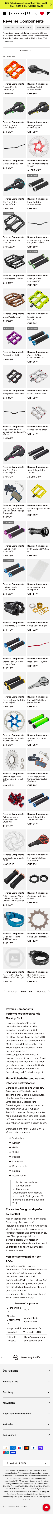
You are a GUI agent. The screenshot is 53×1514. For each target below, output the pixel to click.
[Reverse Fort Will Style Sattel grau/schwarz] (38, 683)
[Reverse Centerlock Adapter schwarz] (38, 879)
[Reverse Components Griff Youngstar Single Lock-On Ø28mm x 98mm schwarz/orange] (14, 879)
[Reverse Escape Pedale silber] (38, 412)
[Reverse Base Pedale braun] (14, 299)
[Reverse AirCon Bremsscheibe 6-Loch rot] (38, 146)
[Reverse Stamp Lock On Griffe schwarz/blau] (14, 644)
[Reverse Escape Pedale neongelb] (38, 299)
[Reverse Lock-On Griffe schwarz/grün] (38, 261)
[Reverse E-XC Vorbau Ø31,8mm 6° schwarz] (38, 532)
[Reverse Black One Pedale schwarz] (14, 223)
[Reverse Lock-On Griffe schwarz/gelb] (14, 683)
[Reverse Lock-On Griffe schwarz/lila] (14, 532)
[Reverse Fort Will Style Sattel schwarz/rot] (38, 840)
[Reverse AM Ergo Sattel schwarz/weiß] (38, 70)
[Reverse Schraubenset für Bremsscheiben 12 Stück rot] (14, 800)
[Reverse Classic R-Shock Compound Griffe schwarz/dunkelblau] (38, 338)
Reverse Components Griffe (18, 27)
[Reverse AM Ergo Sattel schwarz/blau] (14, 185)
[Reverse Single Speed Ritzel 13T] (38, 919)
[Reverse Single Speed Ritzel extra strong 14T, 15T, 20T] (14, 759)
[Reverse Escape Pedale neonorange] (14, 70)
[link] (11, 991)
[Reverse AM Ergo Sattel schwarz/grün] (14, 108)
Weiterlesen (8, 42)
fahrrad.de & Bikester (17, 1507)
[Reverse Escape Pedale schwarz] (14, 376)
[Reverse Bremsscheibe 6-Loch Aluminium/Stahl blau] (14, 721)
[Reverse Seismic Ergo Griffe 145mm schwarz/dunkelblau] (38, 800)
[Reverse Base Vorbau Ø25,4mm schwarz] (14, 608)
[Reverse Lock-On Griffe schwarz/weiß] (38, 185)
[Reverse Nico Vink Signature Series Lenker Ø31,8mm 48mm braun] (14, 412)
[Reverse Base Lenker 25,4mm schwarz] (14, 146)
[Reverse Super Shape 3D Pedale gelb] (38, 491)
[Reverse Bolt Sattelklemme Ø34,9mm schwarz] (38, 958)
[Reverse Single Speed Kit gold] (38, 608)
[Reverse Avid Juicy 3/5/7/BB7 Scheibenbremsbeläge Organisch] (14, 491)
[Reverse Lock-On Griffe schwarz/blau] (14, 570)
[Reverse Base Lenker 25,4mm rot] (38, 644)
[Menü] (4, 13)
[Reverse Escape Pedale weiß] (38, 376)
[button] (42, 13)
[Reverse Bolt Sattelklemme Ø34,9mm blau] (14, 919)
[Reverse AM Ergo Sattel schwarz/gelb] (38, 108)
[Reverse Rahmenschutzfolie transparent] (38, 570)
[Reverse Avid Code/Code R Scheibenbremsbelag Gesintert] (38, 759)
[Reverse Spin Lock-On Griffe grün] (38, 721)
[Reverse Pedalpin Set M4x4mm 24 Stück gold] (14, 958)
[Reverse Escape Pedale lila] (14, 338)
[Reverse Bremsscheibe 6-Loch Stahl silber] (14, 840)
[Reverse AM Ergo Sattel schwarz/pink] (14, 453)
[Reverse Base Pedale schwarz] (14, 261)
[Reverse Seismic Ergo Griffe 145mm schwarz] (38, 453)
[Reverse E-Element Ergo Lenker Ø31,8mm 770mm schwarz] (38, 223)
